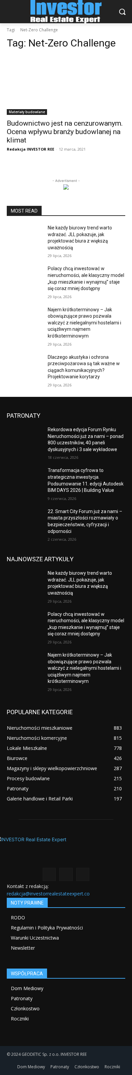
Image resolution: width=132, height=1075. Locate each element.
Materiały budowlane (27, 111)
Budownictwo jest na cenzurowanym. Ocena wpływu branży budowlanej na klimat (65, 131)
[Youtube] (82, 874)
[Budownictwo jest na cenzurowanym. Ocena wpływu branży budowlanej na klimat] (66, 85)
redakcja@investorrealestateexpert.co (48, 893)
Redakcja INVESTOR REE (30, 149)
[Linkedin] (65, 874)
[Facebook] (49, 874)
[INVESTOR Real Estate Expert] (66, 11)
